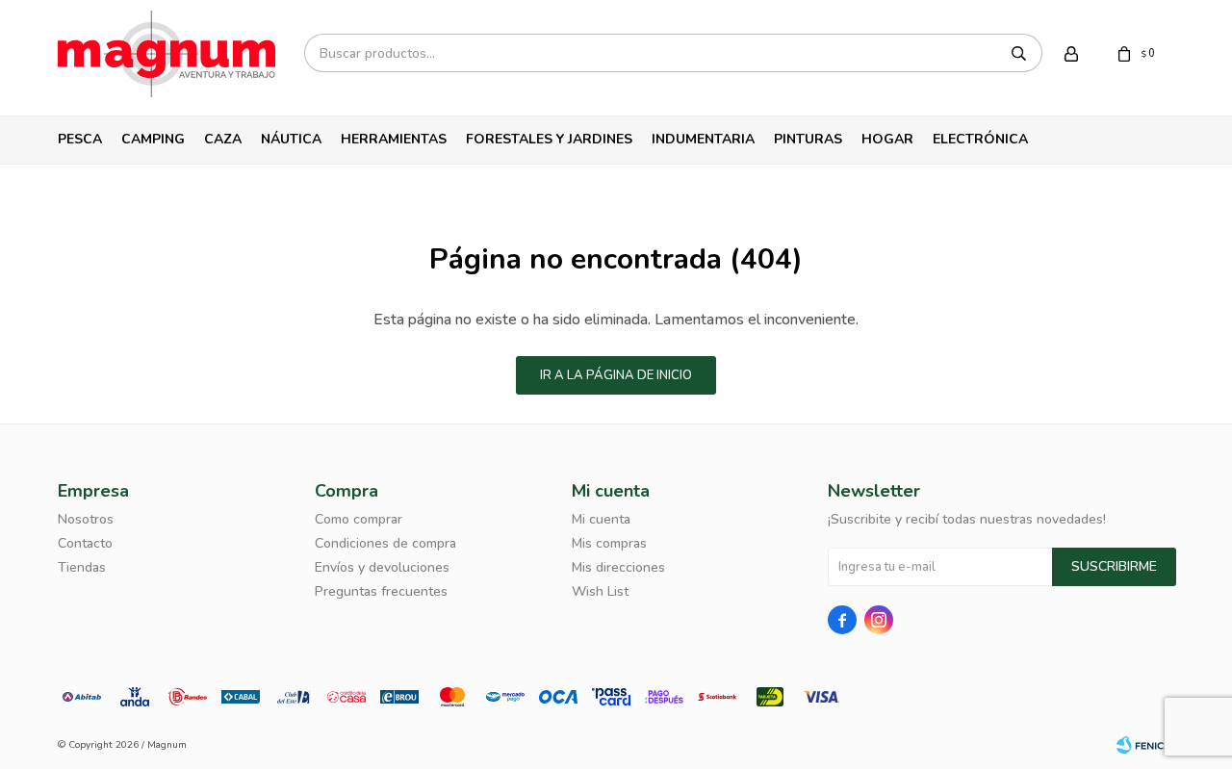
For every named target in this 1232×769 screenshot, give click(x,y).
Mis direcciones (618, 567)
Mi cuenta (601, 519)
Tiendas (82, 567)
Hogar (887, 139)
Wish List (600, 591)
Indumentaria (703, 139)
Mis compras (609, 543)
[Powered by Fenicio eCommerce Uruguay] (1145, 745)
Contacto (85, 543)
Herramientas (394, 139)
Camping (153, 139)
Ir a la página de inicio (616, 375)
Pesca (80, 139)
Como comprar (358, 519)
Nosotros (86, 519)
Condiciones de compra (385, 543)
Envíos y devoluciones (382, 567)
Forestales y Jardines (549, 139)
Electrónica (980, 139)
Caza (223, 139)
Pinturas (808, 139)
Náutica (291, 139)
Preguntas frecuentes (381, 591)
